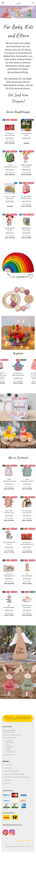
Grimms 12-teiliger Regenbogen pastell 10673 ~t (9, 197)
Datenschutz (8, 780)
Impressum (8, 768)
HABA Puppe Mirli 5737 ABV (10, 229)
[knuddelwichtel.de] (18, 3)
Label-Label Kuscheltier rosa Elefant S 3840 (9, 511)
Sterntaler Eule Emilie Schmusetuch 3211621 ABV (18, 374)
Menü (3, 3)
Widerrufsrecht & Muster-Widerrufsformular (17, 777)
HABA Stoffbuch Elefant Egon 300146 (26, 229)
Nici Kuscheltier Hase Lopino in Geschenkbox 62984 (27, 511)
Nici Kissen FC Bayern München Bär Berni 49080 (10, 134)
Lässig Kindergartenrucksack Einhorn (9, 480)
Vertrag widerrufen (24, 841)
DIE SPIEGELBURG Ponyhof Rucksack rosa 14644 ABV (26, 197)
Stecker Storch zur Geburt (26, 134)
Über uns (7, 783)
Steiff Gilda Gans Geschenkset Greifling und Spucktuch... (27, 606)
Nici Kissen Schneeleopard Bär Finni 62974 (9, 574)
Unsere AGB (8, 765)
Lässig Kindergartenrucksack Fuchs (10, 165)
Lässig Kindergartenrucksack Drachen (27, 480)
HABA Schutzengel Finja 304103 (26, 165)
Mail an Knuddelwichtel (11, 771)
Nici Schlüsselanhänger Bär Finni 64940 (27, 574)
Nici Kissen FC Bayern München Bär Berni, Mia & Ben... (27, 543)
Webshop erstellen (11, 846)
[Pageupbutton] (31, 877)
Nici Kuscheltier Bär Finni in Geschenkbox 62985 (9, 543)
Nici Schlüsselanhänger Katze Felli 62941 (9, 606)
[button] (3, 375)
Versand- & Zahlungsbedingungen (14, 774)
